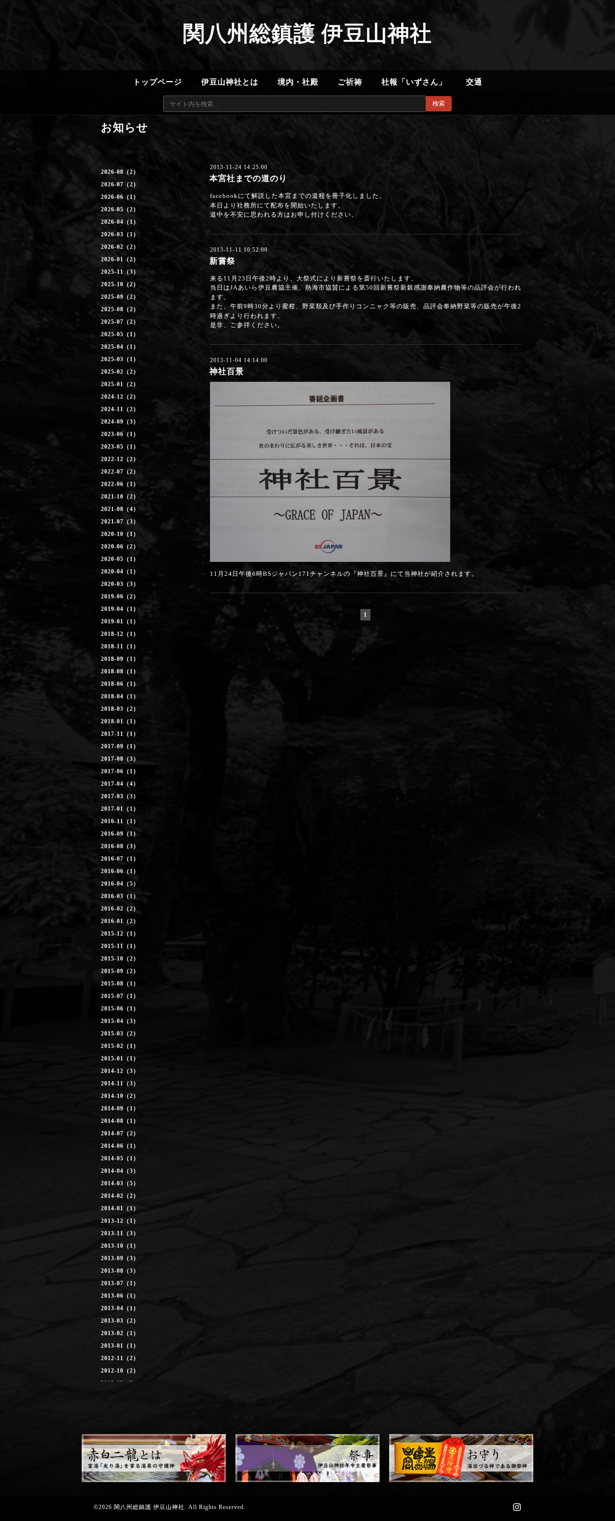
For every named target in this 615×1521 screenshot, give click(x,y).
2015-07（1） (120, 996)
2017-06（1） (120, 771)
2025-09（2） (120, 296)
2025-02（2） (120, 371)
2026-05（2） (120, 209)
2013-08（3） (120, 1270)
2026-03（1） (120, 234)
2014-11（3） (120, 1083)
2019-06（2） (120, 596)
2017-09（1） (120, 746)
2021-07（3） (120, 521)
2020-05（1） (120, 559)
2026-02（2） (120, 246)
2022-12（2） (120, 459)
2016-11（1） (120, 821)
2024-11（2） (120, 409)
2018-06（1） (120, 684)
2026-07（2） (120, 184)
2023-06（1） (120, 434)
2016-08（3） (120, 846)
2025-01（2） (120, 384)
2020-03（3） (120, 584)
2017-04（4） (120, 783)
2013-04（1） (120, 1308)
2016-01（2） (120, 921)
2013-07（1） (120, 1283)
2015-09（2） (120, 971)
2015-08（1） (120, 983)
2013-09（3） (120, 1258)
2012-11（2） (120, 1358)
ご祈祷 (350, 82)
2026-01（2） (120, 259)
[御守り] (461, 1458)
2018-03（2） (120, 709)
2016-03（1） (120, 896)
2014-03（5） (120, 1183)
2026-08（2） (120, 172)
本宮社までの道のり (248, 178)
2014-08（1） (120, 1121)
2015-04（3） (120, 1021)
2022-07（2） (120, 471)
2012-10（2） (120, 1370)
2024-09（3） (120, 421)
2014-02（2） (120, 1195)
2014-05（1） (120, 1158)
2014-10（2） (120, 1096)
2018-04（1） (120, 696)
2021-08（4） (120, 509)
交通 (474, 82)
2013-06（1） (120, 1295)
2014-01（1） (120, 1208)
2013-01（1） (120, 1345)
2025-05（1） (120, 334)
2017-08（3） (120, 758)
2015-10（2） (120, 958)
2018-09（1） (120, 659)
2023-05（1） (120, 446)
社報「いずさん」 (414, 82)
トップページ (157, 82)
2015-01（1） (120, 1058)
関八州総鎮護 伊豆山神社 (307, 34)
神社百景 (226, 371)
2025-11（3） (120, 271)
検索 (438, 103)
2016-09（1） (120, 833)
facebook (224, 195)
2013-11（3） (120, 1233)
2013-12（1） (120, 1220)
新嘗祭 (222, 261)
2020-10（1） (120, 534)
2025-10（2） (120, 284)
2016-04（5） (120, 883)
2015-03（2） (120, 1033)
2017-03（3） (120, 796)
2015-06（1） (120, 1008)
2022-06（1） (120, 484)
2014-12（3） (120, 1071)
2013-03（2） (120, 1320)
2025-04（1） (120, 346)
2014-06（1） (120, 1146)
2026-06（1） (120, 197)
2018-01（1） (120, 721)
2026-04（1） (120, 222)
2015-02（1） (120, 1046)
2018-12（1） (120, 634)
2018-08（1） (120, 671)
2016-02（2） (120, 908)
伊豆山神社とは (229, 82)
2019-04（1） (120, 609)
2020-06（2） (120, 546)
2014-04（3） (120, 1171)
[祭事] (307, 1458)
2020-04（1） (120, 571)
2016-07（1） (120, 858)
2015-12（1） (120, 933)
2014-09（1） (120, 1108)
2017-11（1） (120, 733)
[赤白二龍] (154, 1458)
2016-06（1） (120, 871)
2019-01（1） (120, 621)
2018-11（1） (120, 646)
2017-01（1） (120, 808)
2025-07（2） (120, 321)
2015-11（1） (120, 946)
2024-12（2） (120, 396)
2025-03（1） (120, 359)
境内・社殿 (298, 82)
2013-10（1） (120, 1245)
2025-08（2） (120, 309)
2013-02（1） (120, 1333)
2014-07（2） (120, 1133)
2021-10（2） (120, 496)
